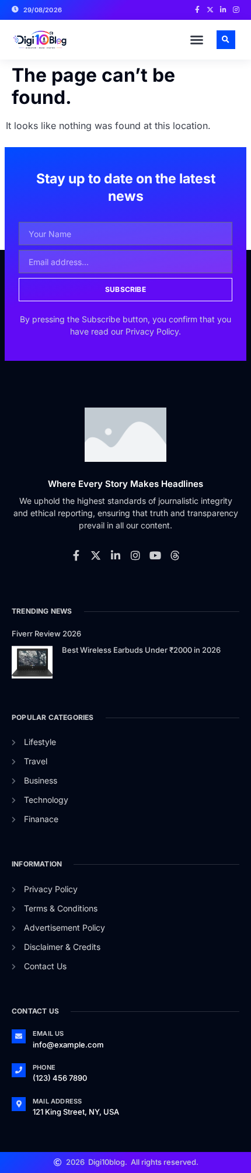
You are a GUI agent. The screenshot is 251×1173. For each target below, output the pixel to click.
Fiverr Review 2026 (46, 633)
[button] (196, 39)
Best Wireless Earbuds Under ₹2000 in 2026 (141, 650)
